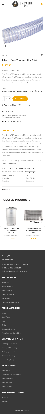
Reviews (6, 189)
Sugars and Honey (8, 329)
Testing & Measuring (9, 348)
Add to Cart (20, 99)
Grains (4, 325)
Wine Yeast (6, 370)
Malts (4, 313)
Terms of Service (8, 294)
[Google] (14, 121)
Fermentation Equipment (11, 117)
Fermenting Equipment (10, 360)
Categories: (6, 115)
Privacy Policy (7, 298)
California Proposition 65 (11, 302)
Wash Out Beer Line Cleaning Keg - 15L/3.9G (11, 230)
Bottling (5, 401)
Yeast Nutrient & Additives (11, 333)
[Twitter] (11, 121)
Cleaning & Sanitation (9, 344)
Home (4, 55)
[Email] (17, 121)
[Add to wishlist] (18, 210)
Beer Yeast (6, 317)
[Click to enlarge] (6, 46)
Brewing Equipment (19, 115)
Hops (4, 321)
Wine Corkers (7, 386)
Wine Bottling (7, 383)
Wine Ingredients (8, 378)
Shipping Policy (7, 286)
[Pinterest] (20, 121)
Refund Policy (7, 290)
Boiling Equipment (8, 352)
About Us (5, 282)
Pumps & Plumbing (8, 356)
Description (8, 131)
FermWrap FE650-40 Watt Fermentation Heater (33, 230)
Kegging (5, 397)
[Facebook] (9, 121)
